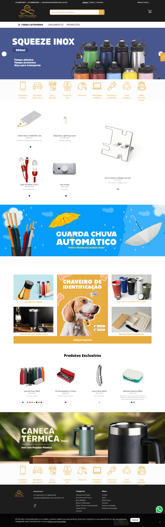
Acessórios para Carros (84, 498)
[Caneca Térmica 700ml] (82, 438)
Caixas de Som (81, 508)
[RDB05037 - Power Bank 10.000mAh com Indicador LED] (29, 119)
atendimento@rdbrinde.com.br (55, 2)
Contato (99, 2)
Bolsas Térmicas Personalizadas (87, 506)
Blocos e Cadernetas (83, 503)
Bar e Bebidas (80, 500)
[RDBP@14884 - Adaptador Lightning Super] (64, 119)
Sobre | (93, 2)
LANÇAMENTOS (56, 24)
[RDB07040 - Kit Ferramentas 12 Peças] (65, 375)
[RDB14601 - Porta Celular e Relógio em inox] (118, 145)
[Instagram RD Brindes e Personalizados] (34, 505)
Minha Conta (106, 500)
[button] (4, 53)
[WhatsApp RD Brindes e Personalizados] (159, 509)
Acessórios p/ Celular (83, 495)
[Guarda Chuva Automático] (82, 230)
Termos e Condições (109, 506)
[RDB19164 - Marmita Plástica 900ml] (133, 375)
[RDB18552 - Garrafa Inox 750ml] (32, 375)
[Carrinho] (150, 11)
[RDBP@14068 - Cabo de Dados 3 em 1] (29, 168)
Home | (86, 2)
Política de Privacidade (109, 508)
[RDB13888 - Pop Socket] (64, 168)
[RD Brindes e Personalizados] (27, 11)
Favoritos (105, 503)
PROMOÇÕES (73, 24)
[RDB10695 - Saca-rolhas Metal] (99, 375)
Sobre (104, 498)
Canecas (79, 511)
